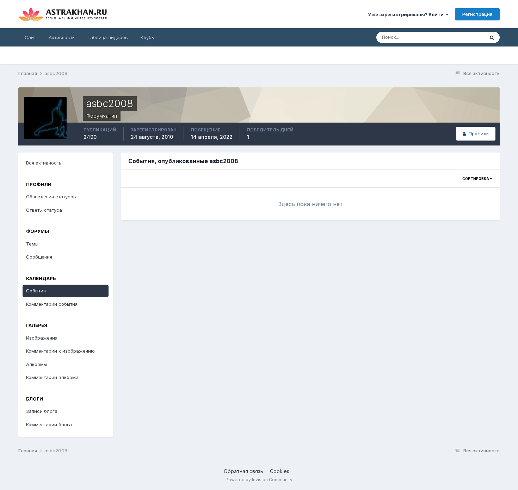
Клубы (148, 37)
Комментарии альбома (52, 377)
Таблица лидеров (107, 37)
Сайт (30, 37)
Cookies (279, 471)
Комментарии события (52, 304)
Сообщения (39, 257)
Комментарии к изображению (60, 351)
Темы (32, 244)
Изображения (41, 338)
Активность (62, 37)
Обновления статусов (51, 196)
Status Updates (459, 37)
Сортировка (476, 178)
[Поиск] (492, 37)
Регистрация (477, 14)
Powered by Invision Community (259, 479)
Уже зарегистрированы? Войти (407, 14)
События (36, 290)
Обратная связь (243, 471)
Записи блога (41, 411)
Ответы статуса (44, 210)
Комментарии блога (49, 424)
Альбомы (36, 364)
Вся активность (43, 163)
